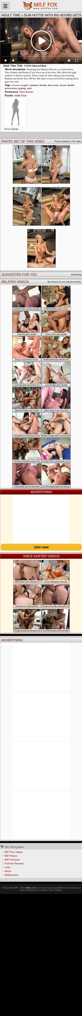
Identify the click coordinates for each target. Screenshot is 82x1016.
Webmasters (11, 875)
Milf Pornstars (12, 859)
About (8, 871)
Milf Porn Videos (14, 852)
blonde (43, 85)
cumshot (33, 85)
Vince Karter (26, 91)
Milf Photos (11, 855)
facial (63, 85)
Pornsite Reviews (14, 863)
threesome (53, 85)
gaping (22, 88)
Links (7, 867)
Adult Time (11, 15)
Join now (41, 547)
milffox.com (30, 887)
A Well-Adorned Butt (35, 65)
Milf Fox (41, 5)
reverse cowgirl (19, 85)
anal (29, 88)
